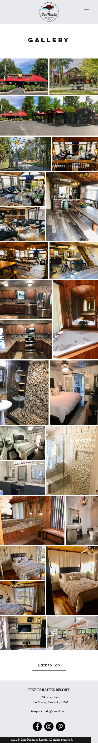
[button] (86, 12)
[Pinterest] (60, 726)
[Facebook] (37, 726)
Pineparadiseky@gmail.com (48, 711)
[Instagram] (49, 726)
